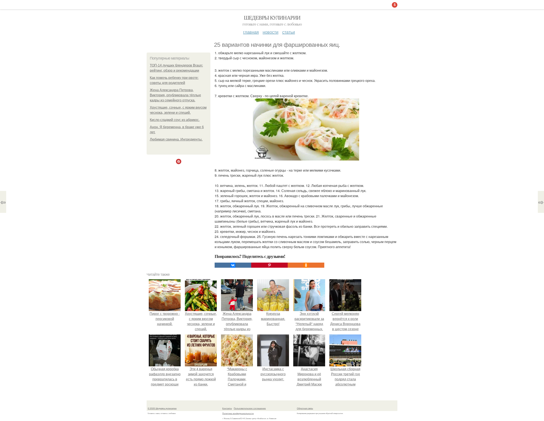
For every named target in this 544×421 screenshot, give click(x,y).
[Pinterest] (269, 265)
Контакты (227, 408)
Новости (270, 32)
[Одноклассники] (306, 265)
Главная (251, 32)
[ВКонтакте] (233, 265)
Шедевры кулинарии (272, 17)
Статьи (288, 32)
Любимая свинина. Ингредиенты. (176, 139)
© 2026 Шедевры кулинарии (162, 408)
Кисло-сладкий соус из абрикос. (175, 120)
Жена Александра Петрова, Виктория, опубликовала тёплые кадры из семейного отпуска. (175, 95)
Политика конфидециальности (238, 413)
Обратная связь (305, 408)
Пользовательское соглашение (250, 408)
